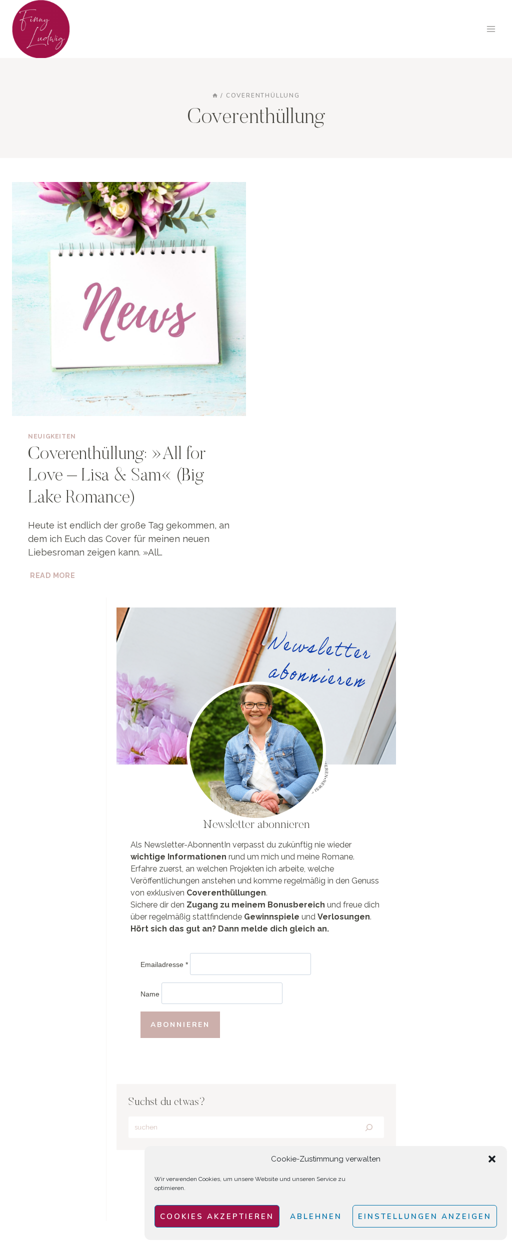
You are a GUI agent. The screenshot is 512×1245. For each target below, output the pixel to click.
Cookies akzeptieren (217, 1217)
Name (150, 994)
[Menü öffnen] (491, 28)
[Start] (215, 96)
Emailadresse (164, 965)
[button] (492, 1159)
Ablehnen (316, 1217)
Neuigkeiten (52, 436)
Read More (53, 575)
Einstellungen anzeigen (425, 1217)
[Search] (369, 1127)
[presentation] (129, 299)
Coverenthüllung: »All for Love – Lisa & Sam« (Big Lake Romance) (117, 476)
